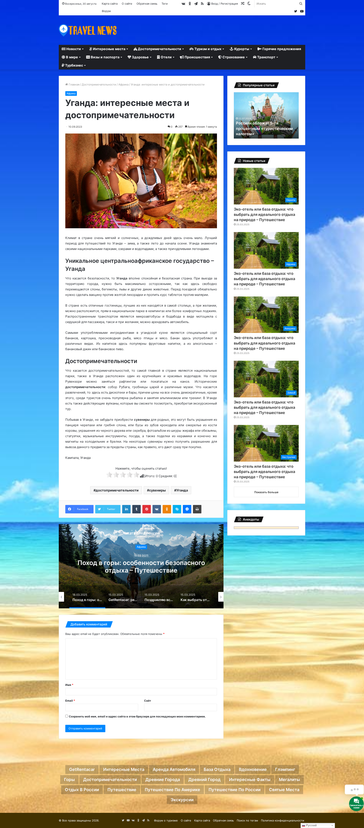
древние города (162, 779)
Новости (73, 49)
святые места (284, 789)
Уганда (182, 490)
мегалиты (289, 779)
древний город (204, 779)
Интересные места (108, 49)
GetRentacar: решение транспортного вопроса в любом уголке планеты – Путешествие (141, 570)
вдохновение (253, 769)
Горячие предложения (281, 49)
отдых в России (82, 789)
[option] (141, 566)
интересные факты (249, 779)
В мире (71, 57)
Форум (106, 11)
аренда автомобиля (174, 769)
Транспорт (265, 57)
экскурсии (182, 799)
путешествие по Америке (172, 789)
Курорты (241, 49)
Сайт (147, 700)
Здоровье (140, 57)
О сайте (127, 3)
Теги (165, 3)
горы (69, 779)
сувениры (157, 490)
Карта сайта (110, 3)
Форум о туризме (166, 820)
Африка (123, 84)
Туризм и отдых (207, 49)
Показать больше (266, 492)
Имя (69, 684)
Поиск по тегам (247, 820)
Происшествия (197, 57)
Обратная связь (146, 3)
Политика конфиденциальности (282, 820)
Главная (73, 84)
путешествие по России (235, 789)
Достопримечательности (159, 49)
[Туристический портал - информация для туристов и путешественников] (88, 30)
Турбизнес (73, 65)
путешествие (121, 789)
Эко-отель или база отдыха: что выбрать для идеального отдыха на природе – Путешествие (264, 214)
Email (70, 700)
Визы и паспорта (104, 57)
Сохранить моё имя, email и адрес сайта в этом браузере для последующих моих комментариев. (137, 716)
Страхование (233, 57)
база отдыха (217, 769)
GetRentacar (82, 769)
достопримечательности (117, 490)
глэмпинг (285, 769)
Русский (311, 825)
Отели (166, 57)
